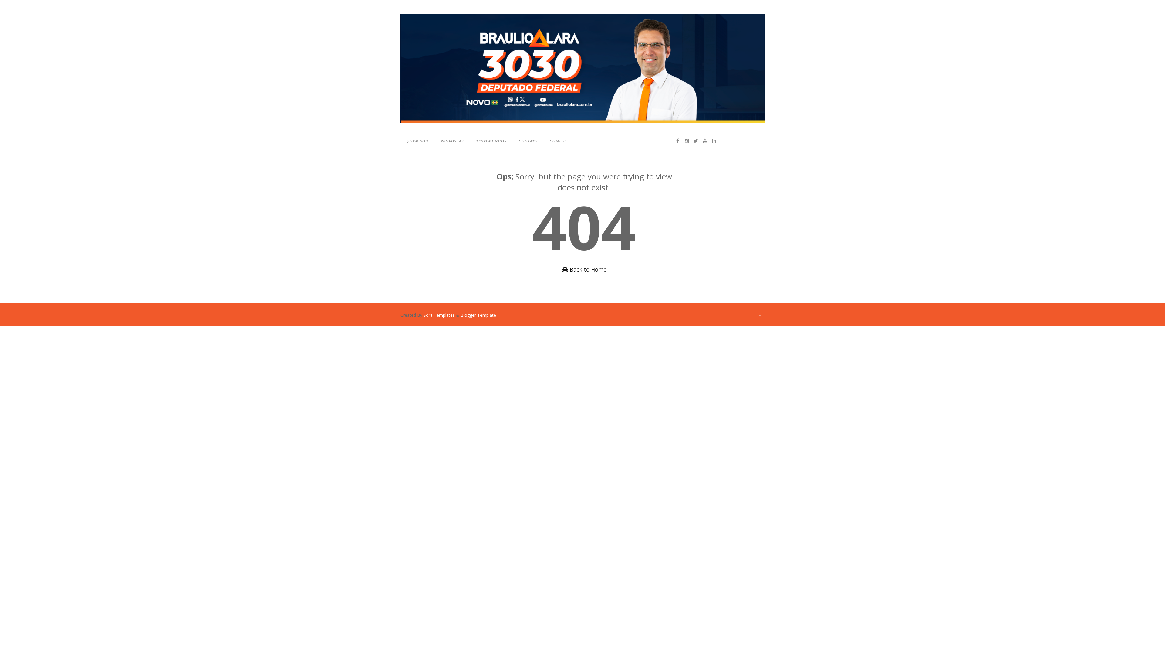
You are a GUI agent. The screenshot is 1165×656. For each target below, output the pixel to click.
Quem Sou (417, 141)
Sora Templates (439, 315)
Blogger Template (478, 315)
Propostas (452, 141)
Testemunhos (491, 141)
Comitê (558, 141)
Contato (528, 141)
